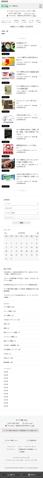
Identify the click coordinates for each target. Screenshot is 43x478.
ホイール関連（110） (10, 311)
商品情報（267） (9, 362)
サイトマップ (11, 446)
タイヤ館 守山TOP (31, 21)
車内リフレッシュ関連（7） (12, 332)
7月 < (5, 233)
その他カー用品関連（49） (12, 345)
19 (21, 251)
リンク (20, 446)
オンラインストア (30, 460)
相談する (12, 475)
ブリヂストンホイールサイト (13, 460)
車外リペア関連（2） (10, 341)
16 (6, 251)
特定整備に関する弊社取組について (28, 449)
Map (34, 16)
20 (26, 251)
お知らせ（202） (9, 358)
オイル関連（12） (9, 315)
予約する (33, 475)
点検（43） (7, 324)
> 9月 (37, 233)
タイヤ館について (12, 440)
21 (31, 251)
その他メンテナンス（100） (12, 320)
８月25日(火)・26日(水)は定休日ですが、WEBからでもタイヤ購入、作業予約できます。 (21, 273)
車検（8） (7, 328)
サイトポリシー (11, 449)
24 (11, 255)
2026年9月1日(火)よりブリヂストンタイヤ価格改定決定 (20, 285)
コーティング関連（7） (11, 337)
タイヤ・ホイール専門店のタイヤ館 (6, 21)
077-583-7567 (16, 13)
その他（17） (8, 354)
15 (36, 247)
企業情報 (22, 452)
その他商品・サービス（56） (12, 349)
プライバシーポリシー (30, 446)
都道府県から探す (16, 21)
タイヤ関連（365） (9, 307)
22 (36, 251)
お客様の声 (32, 440)
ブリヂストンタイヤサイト (20, 457)
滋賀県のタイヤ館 (23, 21)
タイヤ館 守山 (13, 6)
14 (31, 247)
